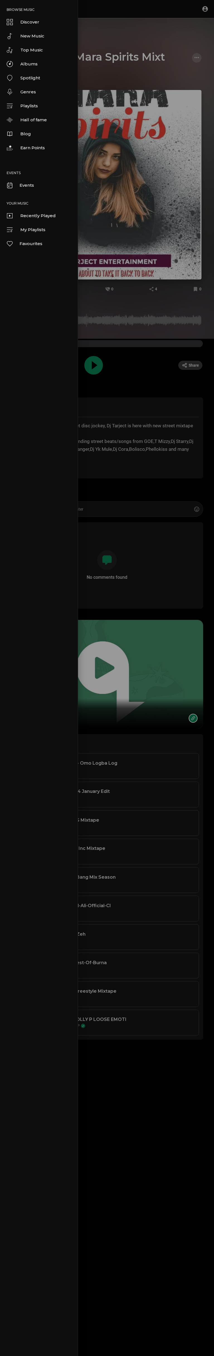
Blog (25, 133)
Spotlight (30, 77)
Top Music (31, 50)
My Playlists (32, 229)
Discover (29, 22)
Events (27, 185)
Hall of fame (33, 119)
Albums (29, 64)
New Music (32, 36)
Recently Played (38, 215)
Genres (28, 91)
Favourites (31, 243)
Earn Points (32, 147)
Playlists (29, 105)
